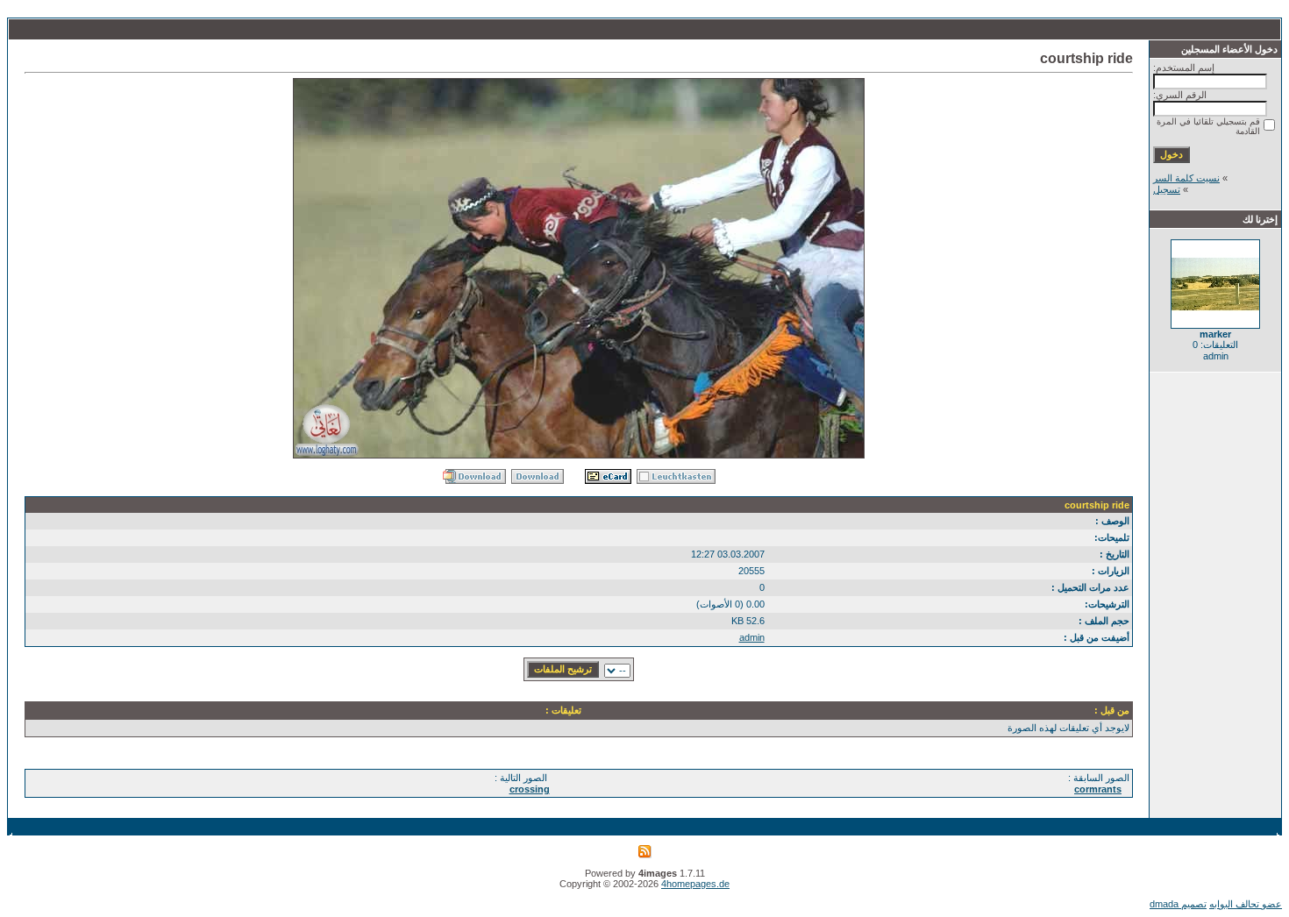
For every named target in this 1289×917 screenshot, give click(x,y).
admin (752, 637)
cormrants (1098, 789)
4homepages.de (695, 883)
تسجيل (1166, 189)
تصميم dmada (1178, 904)
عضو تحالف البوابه (1245, 904)
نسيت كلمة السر (1186, 178)
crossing (529, 789)
